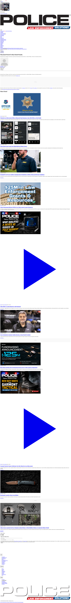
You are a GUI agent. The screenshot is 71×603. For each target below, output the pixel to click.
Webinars (12, 0)
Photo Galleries (20, 48)
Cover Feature (3, 0)
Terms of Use (6, 602)
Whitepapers (9, 48)
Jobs (22, 48)
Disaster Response (2, 33)
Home (1, 52)
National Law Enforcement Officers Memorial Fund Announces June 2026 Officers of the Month (20, 117)
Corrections (6, 89)
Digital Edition (5, 13)
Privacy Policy (2, 602)
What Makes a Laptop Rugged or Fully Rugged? (10, 306)
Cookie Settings (4, 580)
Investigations (2, 35)
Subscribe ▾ (2, 2)
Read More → (2, 149)
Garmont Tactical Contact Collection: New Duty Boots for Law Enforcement (16, 466)
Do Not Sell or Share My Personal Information (17, 602)
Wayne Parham (5, 304)
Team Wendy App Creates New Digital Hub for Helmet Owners (13, 146)
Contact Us (3, 581)
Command (1, 31)
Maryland (3, 89)
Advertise (3, 579)
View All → (1, 531)
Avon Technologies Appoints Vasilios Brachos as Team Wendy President (15, 334)
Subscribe (1, 13)
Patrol (1, 36)
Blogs (4, 48)
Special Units (2, 41)
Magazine (6, 48)
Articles (8, 0)
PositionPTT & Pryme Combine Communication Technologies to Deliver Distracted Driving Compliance (22, 174)
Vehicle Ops (1, 45)
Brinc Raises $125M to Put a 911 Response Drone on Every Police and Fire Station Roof (18, 367)
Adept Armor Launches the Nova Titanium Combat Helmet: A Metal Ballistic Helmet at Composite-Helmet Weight (24, 527)
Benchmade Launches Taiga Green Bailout (9, 495)
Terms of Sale (9, 602)
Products (16, 48)
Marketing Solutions (4, 583)
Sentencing (12, 89)
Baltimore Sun (18, 75)
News (6, 0)
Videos (10, 0)
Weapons (1, 46)
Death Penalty (9, 89)
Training (1, 43)
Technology (1, 42)
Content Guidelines (4, 582)
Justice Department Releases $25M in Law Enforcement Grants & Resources (16, 207)
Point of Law (2, 38)
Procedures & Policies (3, 39)
